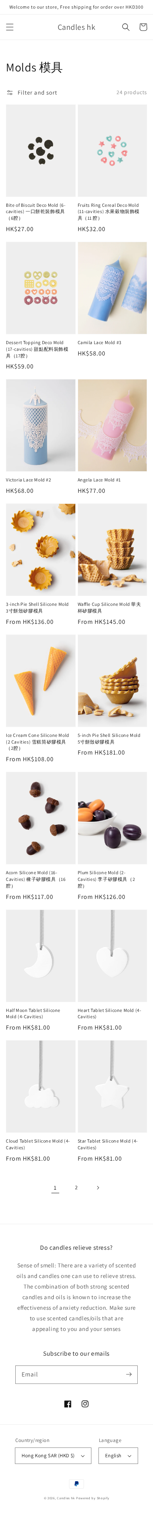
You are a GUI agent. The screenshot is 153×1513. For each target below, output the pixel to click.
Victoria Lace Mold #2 (28, 480)
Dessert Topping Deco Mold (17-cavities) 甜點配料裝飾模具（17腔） (37, 349)
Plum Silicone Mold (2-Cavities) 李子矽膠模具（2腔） (106, 879)
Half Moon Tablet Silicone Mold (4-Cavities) (33, 1013)
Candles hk (66, 1498)
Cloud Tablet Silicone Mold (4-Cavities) (38, 1144)
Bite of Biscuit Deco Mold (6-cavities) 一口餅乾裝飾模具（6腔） (36, 211)
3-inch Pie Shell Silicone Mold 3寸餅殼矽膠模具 (37, 607)
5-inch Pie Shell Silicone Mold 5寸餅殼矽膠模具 (109, 738)
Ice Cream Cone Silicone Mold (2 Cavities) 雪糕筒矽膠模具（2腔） (37, 741)
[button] (9, 27)
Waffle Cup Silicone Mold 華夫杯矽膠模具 (109, 607)
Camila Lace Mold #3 (100, 342)
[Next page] (97, 1187)
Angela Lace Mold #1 (99, 480)
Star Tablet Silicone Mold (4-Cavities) (108, 1144)
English (113, 1455)
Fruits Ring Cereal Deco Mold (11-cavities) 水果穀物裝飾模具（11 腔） (109, 211)
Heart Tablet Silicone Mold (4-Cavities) (110, 1013)
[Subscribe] (128, 1374)
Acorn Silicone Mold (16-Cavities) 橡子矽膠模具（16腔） (36, 879)
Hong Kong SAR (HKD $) (48, 1455)
